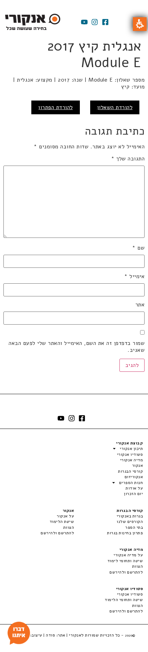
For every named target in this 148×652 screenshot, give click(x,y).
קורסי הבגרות (130, 471)
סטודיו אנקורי (130, 454)
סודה (50, 635)
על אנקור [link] (65, 516)
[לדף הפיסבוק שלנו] (105, 22)
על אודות (134, 488)
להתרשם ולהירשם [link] (57, 532)
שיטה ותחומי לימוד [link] (125, 560)
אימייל (134, 276)
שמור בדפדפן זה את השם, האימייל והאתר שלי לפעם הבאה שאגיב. (77, 347)
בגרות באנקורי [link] (130, 516)
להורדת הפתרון (55, 107)
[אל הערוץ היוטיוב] (84, 22)
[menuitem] (108, 516)
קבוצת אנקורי (129, 443)
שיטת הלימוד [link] (62, 521)
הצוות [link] (68, 527)
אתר (140, 304)
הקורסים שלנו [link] (130, 521)
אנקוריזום (134, 476)
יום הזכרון (133, 493)
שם (138, 247)
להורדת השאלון (115, 107)
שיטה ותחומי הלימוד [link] (124, 599)
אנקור (137, 465)
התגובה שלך (128, 158)
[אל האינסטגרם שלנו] (94, 22)
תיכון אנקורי (131, 448)
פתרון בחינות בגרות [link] (125, 532)
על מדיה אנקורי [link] (128, 555)
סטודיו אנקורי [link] (130, 594)
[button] (140, 24)
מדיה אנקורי (131, 460)
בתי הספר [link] (134, 527)
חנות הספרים (131, 482)
